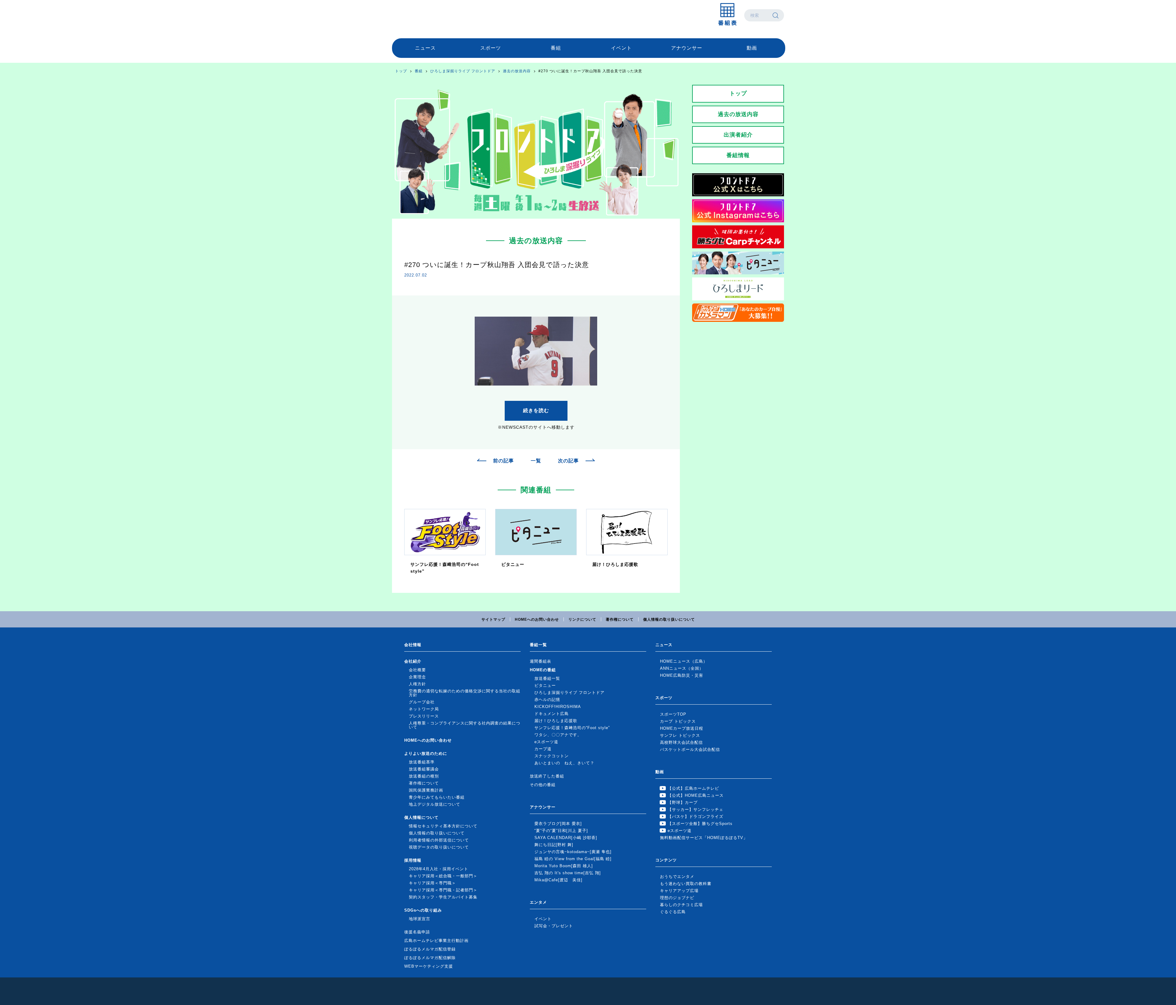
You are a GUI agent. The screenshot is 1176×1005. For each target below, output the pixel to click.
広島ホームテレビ (424, 15)
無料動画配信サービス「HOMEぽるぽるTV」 (704, 838)
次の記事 (568, 460)
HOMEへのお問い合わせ (537, 619)
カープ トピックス (678, 721)
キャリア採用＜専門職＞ (432, 883)
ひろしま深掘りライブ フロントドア (462, 71)
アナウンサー (686, 48)
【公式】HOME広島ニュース (696, 795)
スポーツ (490, 48)
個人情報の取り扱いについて (669, 619)
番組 (556, 48)
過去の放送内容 (517, 71)
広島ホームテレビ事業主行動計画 (436, 941)
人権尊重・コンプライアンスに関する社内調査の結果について (464, 725)
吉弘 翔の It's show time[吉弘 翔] (567, 873)
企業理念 (417, 677)
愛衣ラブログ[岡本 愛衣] (558, 824)
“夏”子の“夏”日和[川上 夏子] (561, 831)
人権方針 (417, 684)
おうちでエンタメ (677, 877)
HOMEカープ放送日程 (681, 728)
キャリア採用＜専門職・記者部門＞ (443, 890)
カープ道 (543, 749)
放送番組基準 (422, 762)
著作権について (620, 619)
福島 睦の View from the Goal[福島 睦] (573, 859)
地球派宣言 (419, 919)
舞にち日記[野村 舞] (553, 845)
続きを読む (536, 410)
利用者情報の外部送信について (439, 840)
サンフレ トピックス (680, 735)
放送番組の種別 (424, 776)
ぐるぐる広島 (673, 912)
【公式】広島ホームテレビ (693, 788)
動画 (752, 48)
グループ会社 (422, 702)
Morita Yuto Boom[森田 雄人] (563, 866)
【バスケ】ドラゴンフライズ (695, 817)
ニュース (425, 48)
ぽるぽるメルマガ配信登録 (430, 949)
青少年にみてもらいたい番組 (437, 797)
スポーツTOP (673, 714)
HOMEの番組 (543, 670)
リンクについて (582, 619)
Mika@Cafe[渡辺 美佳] (558, 880)
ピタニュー (545, 685)
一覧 (536, 460)
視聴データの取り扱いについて (439, 847)
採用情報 (412, 860)
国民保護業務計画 (426, 790)
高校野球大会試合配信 (681, 742)
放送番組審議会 (424, 769)
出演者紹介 (738, 135)
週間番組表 (540, 661)
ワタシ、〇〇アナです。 (558, 735)
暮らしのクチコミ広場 (681, 905)
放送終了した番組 (547, 776)
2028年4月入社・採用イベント (438, 869)
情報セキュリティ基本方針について (443, 826)
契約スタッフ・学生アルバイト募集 (443, 897)
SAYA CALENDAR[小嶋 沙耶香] (565, 838)
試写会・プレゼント (553, 926)
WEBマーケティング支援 (428, 966)
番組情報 (738, 155)
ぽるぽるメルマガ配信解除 (430, 958)
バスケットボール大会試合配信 (690, 749)
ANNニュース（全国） (681, 668)
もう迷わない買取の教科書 (685, 884)
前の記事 (503, 460)
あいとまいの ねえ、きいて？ (564, 763)
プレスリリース (424, 716)
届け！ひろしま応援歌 (555, 721)
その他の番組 (543, 785)
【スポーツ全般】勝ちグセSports (700, 824)
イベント (621, 48)
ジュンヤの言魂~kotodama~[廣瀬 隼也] (573, 852)
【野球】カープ (683, 802)
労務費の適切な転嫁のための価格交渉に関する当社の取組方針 (464, 693)
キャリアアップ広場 (679, 891)
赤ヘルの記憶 (547, 700)
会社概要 (417, 670)
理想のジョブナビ (677, 898)
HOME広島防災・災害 (681, 675)
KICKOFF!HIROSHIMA (557, 707)
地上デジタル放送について (434, 804)
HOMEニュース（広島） (683, 661)
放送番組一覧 (547, 678)
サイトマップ (493, 619)
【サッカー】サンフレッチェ (695, 809)
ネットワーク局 (424, 709)
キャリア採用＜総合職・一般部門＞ (443, 876)
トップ (401, 71)
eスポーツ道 (546, 742)
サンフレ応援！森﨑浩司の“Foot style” (572, 728)
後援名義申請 (417, 932)
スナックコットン (551, 756)
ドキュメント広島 (551, 714)
